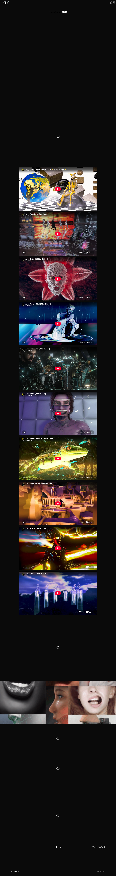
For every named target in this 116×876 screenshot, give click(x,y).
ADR (17, 871)
